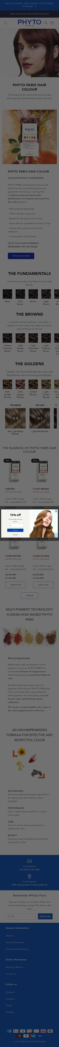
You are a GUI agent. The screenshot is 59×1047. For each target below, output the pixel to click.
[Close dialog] (56, 511)
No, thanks (15, 534)
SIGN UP (15, 530)
